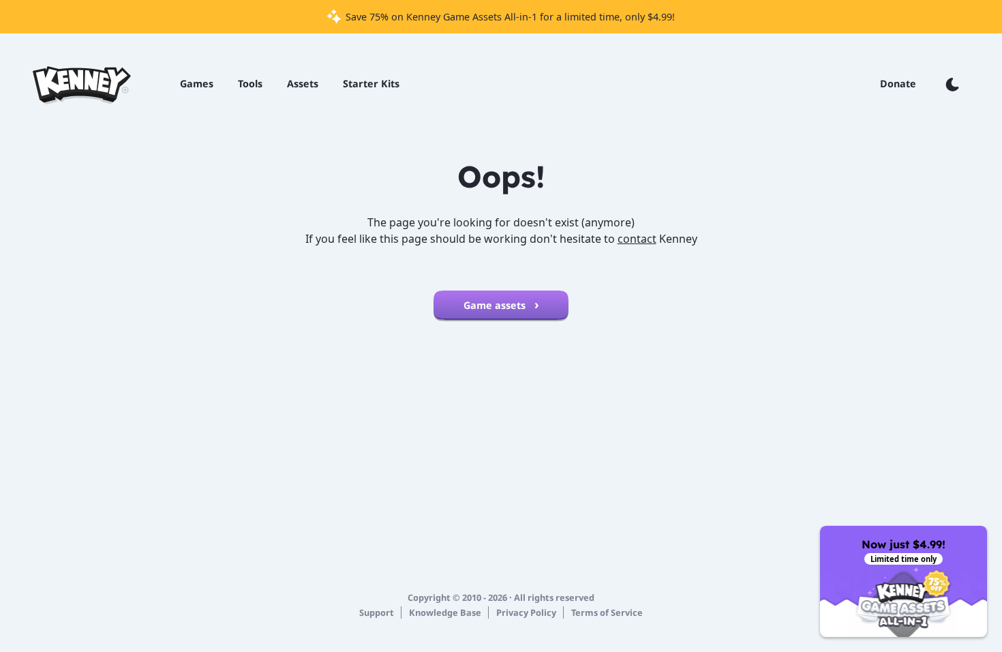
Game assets (496, 305)
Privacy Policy (526, 612)
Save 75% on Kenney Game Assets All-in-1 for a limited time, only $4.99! (509, 16)
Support (376, 612)
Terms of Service (607, 612)
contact (637, 238)
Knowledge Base (445, 612)
